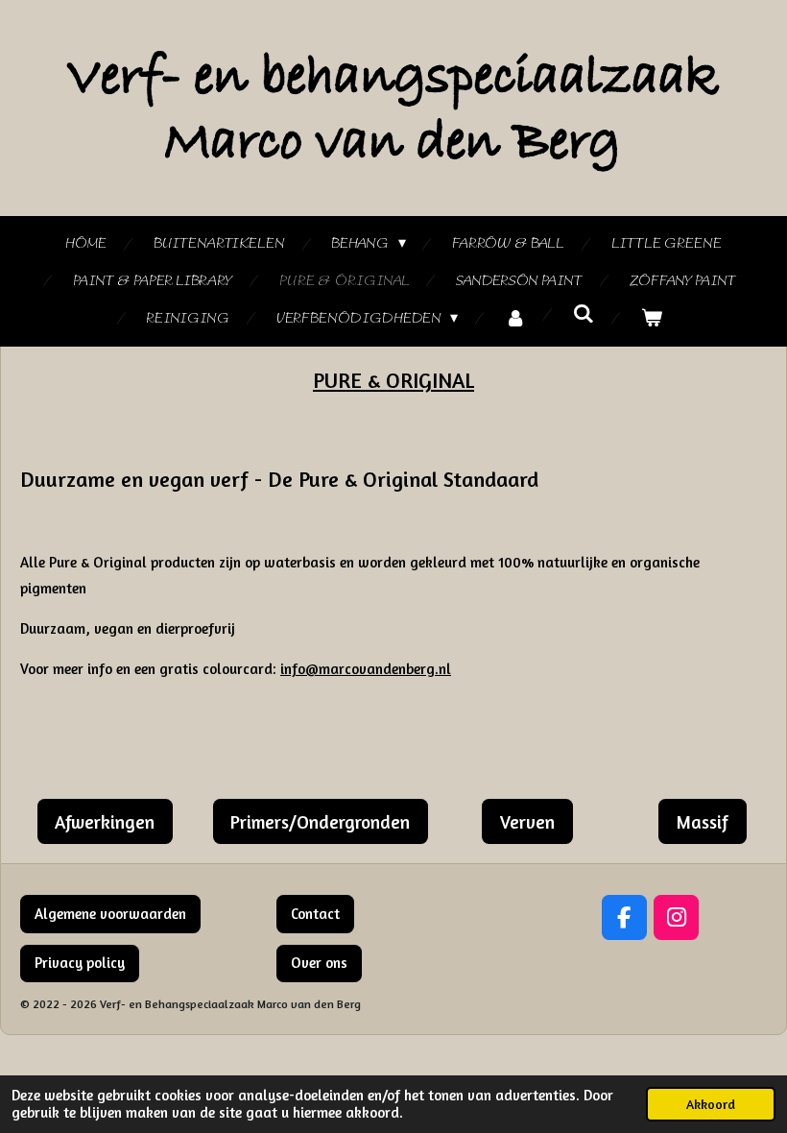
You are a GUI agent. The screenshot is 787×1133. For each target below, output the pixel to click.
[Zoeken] (583, 315)
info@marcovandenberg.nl (365, 669)
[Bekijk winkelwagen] (652, 319)
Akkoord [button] (710, 1104)
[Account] (515, 319)
